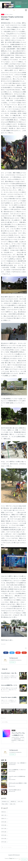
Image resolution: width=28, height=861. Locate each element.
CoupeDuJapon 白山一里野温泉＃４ (11, 673)
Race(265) (3, 644)
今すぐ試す (18, 6)
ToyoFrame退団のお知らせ (15, 789)
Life (20, 801)
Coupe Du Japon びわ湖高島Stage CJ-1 (12, 697)
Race (2, 14)
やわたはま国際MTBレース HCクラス (11, 685)
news (12, 804)
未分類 (13, 801)
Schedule (5, 801)
